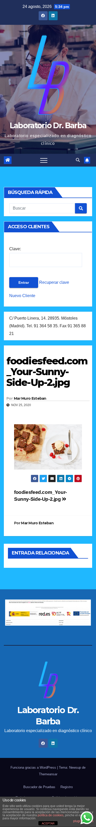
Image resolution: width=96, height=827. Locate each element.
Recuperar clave (53, 282)
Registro (66, 787)
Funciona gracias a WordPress (33, 767)
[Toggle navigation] (44, 160)
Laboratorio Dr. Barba (48, 125)
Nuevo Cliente (22, 295)
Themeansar (48, 774)
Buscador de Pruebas (39, 787)
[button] (78, 160)
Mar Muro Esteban (30, 398)
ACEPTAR (48, 823)
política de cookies (50, 815)
